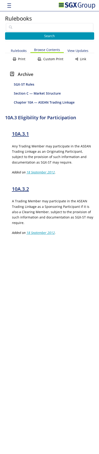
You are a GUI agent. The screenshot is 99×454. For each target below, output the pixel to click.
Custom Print (53, 59)
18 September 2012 (40, 172)
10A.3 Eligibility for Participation (40, 117)
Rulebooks (18, 18)
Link (83, 59)
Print (21, 59)
